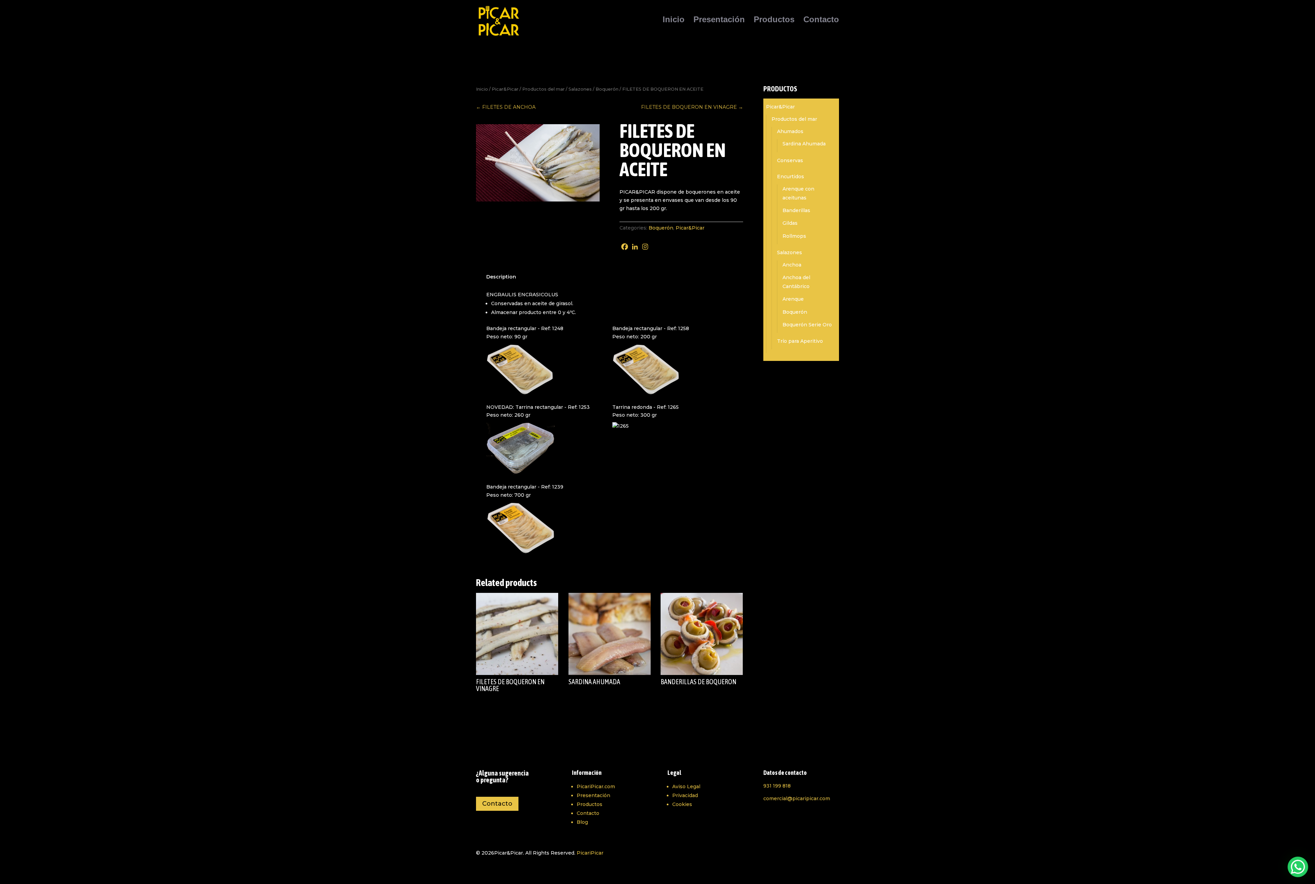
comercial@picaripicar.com (796, 798)
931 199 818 (777, 786)
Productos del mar (543, 89)
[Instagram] (645, 246)
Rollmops (794, 236)
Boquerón (607, 89)
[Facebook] (624, 246)
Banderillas (796, 210)
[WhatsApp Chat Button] (1298, 867)
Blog (582, 822)
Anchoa (791, 265)
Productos (774, 20)
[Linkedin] (634, 246)
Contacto (821, 20)
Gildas (790, 223)
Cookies (682, 804)
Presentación (719, 20)
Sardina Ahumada (804, 144)
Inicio (674, 20)
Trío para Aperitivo (800, 341)
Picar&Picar (505, 89)
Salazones (580, 89)
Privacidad (685, 795)
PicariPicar (590, 853)
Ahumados (790, 131)
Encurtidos (790, 176)
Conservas (790, 160)
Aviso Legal (686, 786)
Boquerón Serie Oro (807, 325)
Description (501, 277)
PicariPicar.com (596, 786)
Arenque (793, 299)
